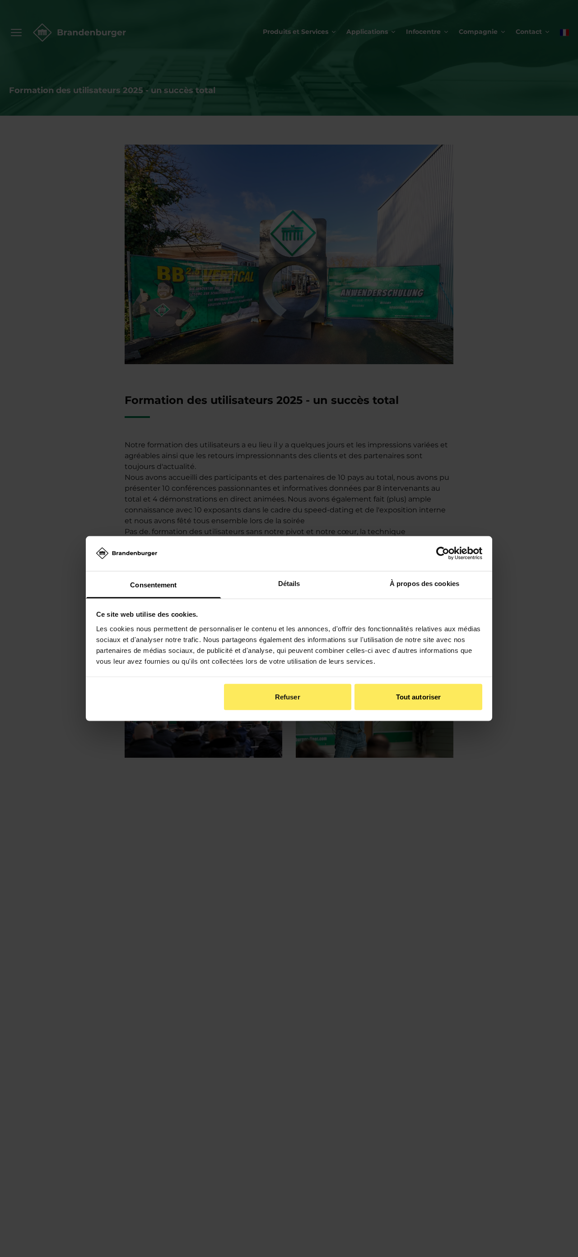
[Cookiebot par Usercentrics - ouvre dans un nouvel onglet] (442, 553)
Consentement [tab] (153, 584)
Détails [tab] (289, 583)
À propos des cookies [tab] (424, 583)
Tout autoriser (418, 697)
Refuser (287, 697)
